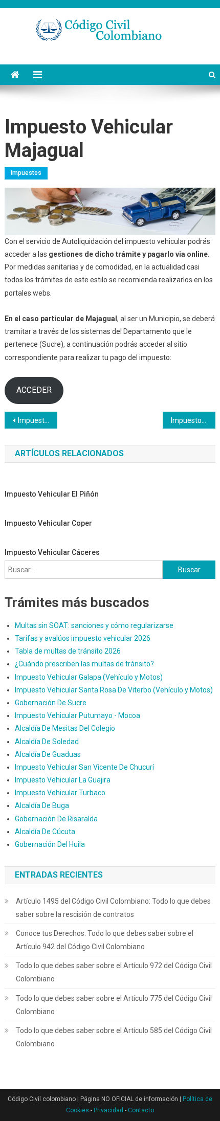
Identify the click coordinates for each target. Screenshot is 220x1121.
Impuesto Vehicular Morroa (193, 420)
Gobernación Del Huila (50, 844)
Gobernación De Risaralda (56, 819)
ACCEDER (34, 390)
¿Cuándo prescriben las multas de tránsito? (84, 664)
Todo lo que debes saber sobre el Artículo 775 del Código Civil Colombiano (114, 1005)
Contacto (141, 1110)
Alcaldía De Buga (42, 805)
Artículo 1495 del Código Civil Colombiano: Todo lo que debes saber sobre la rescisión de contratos (113, 907)
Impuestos (26, 172)
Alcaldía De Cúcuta (45, 831)
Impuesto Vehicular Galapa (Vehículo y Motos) (89, 677)
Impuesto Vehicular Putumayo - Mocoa (77, 715)
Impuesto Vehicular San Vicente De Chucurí (84, 767)
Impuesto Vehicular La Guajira (63, 780)
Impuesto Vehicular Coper (48, 523)
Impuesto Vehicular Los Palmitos (37, 420)
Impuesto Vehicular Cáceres (52, 552)
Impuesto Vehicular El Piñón (52, 494)
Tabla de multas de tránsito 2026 (68, 651)
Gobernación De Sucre (50, 703)
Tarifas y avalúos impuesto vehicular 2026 (82, 638)
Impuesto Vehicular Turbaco (60, 793)
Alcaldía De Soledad (47, 741)
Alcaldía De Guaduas (48, 754)
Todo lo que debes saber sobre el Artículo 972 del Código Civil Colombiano (114, 972)
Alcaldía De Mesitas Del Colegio (65, 728)
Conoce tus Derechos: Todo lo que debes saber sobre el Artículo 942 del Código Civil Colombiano (104, 940)
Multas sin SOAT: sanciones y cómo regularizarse (94, 625)
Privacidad (108, 1110)
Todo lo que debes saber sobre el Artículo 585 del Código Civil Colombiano (114, 1037)
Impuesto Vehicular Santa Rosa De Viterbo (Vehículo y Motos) (114, 690)
